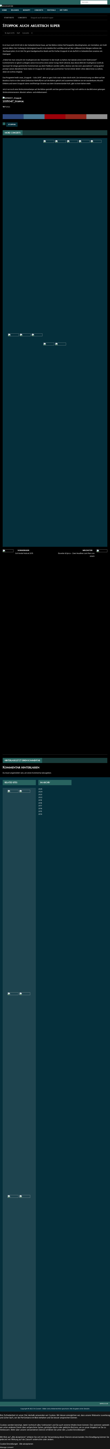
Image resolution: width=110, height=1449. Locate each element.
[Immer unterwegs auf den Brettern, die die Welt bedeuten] (60, 443)
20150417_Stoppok (13, 101)
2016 (40, 808)
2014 (40, 814)
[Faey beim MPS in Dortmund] (13, 1093)
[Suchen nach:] (93, 2)
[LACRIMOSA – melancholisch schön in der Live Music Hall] (37, 338)
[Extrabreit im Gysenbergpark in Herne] (48, 241)
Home (4, 10)
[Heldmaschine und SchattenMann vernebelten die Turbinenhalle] (48, 443)
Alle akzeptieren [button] (26, 1444)
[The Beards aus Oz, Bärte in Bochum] (24, 890)
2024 (40, 791)
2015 (40, 811)
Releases (15, 10)
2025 (40, 789)
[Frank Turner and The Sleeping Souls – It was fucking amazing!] (13, 890)
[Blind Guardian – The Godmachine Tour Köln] (25, 338)
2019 (40, 800)
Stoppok (12, 124)
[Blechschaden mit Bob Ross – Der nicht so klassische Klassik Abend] (13, 1296)
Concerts (38, 10)
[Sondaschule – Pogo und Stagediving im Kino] (96, 241)
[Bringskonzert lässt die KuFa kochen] (13, 338)
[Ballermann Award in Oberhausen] (24, 1296)
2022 (40, 797)
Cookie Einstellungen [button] (9, 1444)
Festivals (51, 10)
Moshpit (26, 10)
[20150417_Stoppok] (12, 98)
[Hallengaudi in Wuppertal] (72, 241)
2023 (40, 794)
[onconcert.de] (6, 6)
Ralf (18, 33)
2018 (40, 803)
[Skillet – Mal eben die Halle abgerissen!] (60, 241)
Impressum (104, 1404)
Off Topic (64, 10)
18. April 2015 (9, 33)
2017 (40, 805)
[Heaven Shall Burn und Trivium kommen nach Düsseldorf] (84, 241)
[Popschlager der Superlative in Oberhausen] (24, 1093)
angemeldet (15, 773)
